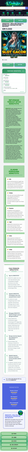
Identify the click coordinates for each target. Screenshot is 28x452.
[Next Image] (26, 43)
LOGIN (7, 20)
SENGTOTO (8, 108)
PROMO (14, 434)
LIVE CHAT (15, 447)
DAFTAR (20, 20)
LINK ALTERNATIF (15, 444)
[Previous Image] (2, 43)
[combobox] (12, 8)
